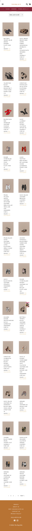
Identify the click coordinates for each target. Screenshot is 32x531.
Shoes (13, 9)
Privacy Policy (16, 513)
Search (16, 504)
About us (16, 506)
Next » (22, 495)
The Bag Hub (18, 525)
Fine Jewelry (23, 9)
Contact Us (16, 511)
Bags (8, 9)
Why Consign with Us (16, 509)
